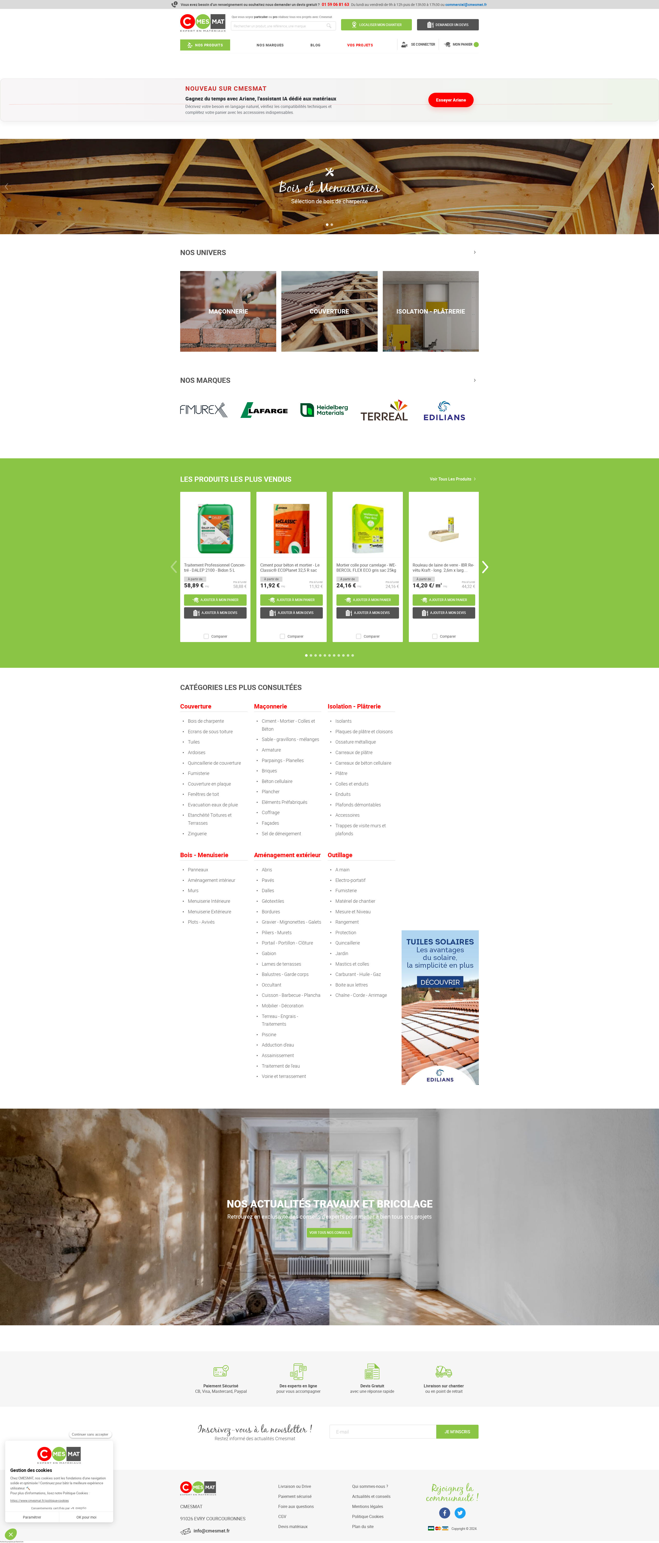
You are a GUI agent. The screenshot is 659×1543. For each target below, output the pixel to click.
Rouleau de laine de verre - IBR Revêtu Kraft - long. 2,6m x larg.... (443, 567)
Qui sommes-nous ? (370, 1486)
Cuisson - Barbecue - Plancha (291, 995)
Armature (271, 750)
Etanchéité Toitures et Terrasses (210, 819)
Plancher (271, 791)
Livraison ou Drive (294, 1486)
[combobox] (283, 25)
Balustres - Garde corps (285, 974)
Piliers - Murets (277, 932)
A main (342, 869)
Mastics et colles (352, 964)
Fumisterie (198, 773)
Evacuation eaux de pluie (213, 805)
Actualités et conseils (371, 1496)
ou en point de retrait (444, 1388)
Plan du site (363, 1526)
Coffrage (271, 812)
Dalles (268, 890)
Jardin (341, 953)
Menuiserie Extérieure (209, 911)
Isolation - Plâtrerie (354, 706)
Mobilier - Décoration (283, 1005)
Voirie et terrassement (284, 1076)
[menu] (276, 44)
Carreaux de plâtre (353, 752)
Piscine (269, 1034)
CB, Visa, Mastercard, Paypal (221, 1388)
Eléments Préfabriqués (284, 802)
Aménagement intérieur (211, 880)
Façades (270, 823)
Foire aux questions (296, 1506)
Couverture (195, 706)
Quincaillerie (347, 943)
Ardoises (196, 752)
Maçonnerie (270, 706)
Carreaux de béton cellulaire (363, 763)
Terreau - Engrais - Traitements (280, 1020)
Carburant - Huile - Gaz (358, 974)
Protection (345, 932)
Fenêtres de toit (203, 794)
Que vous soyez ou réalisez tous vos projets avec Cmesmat (281, 17)
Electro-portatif (350, 880)
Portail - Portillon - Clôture (287, 943)
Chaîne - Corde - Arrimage (361, 995)
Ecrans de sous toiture (210, 731)
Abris (267, 869)
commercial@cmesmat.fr (466, 4)
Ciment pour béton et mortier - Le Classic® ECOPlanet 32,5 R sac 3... (289, 567)
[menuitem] (205, 44)
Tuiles (194, 742)
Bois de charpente (206, 721)
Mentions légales (367, 1506)
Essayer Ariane (451, 100)
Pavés (268, 880)
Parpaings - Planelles (283, 760)
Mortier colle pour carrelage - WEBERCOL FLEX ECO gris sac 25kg (366, 567)
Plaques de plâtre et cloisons (364, 731)
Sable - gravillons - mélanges (290, 739)
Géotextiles (273, 901)
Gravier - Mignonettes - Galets (291, 922)
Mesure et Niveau (353, 911)
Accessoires (347, 815)
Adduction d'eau (278, 1045)
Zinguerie (197, 833)
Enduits (343, 794)
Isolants (343, 721)
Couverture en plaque (209, 784)
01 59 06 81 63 (335, 4)
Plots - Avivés (201, 922)
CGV (282, 1516)
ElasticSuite (19, 1542)
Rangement (347, 922)
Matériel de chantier (355, 901)
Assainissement (278, 1055)
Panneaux (198, 869)
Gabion (269, 953)
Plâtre (341, 773)
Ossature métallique (355, 742)
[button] (327, 224)
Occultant (271, 985)
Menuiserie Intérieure (209, 901)
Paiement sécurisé (294, 1496)
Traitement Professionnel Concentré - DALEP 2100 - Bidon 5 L (214, 567)
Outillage (340, 855)
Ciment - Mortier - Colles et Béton (288, 725)
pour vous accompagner (298, 1388)
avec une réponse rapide (372, 1388)
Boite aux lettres (351, 985)
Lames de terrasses (281, 964)
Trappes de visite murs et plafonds (360, 829)
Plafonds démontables (358, 805)
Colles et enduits (352, 784)
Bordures (271, 911)
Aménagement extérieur (287, 855)
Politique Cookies (368, 1516)
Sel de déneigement (281, 833)
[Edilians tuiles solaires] (440, 1084)
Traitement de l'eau (281, 1066)
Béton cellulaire (277, 781)
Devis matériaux (293, 1526)
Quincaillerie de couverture (214, 763)
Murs (193, 890)
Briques (269, 771)
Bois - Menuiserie (204, 855)
